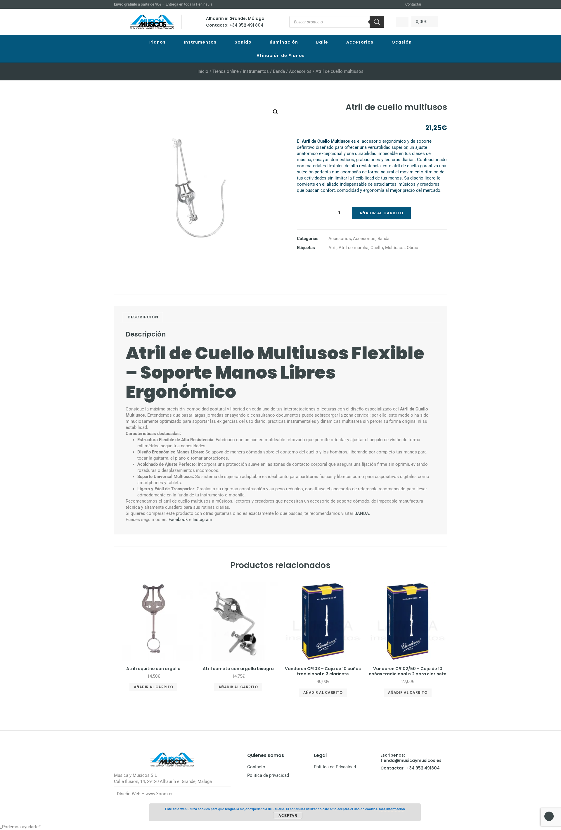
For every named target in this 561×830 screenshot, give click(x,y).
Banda (279, 71)
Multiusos (395, 247)
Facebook (178, 519)
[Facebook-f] (430, 4)
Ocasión (402, 42)
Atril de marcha (353, 247)
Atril (332, 247)
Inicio (203, 71)
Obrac (412, 247)
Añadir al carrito (381, 213)
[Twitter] (444, 4)
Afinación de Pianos (281, 55)
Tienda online (225, 71)
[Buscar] (377, 22)
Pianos (157, 42)
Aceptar (287, 815)
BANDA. (361, 513)
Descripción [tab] (143, 317)
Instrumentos (200, 42)
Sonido (243, 42)
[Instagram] (437, 4)
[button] (275, 112)
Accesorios (359, 42)
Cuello (376, 247)
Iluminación (284, 42)
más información (392, 809)
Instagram (202, 519)
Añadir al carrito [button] (153, 686)
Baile (322, 42)
